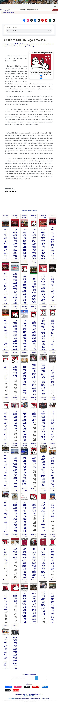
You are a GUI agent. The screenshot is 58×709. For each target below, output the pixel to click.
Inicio (4, 12)
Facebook (8, 686)
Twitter (27, 686)
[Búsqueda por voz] (33, 678)
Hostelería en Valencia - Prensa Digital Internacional (29, 694)
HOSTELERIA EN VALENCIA (32, 701)
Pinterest (36, 686)
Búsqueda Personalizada (29, 674)
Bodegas (43, 443)
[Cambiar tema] (2, 6)
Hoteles (53, 215)
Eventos (6, 261)
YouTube (16, 690)
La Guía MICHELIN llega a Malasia (24, 40)
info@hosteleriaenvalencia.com (22, 698)
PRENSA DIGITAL (26, 701)
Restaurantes (10, 12)
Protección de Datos (45, 698)
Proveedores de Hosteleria (33, 263)
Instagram (18, 686)
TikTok (8, 690)
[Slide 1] (41, 77)
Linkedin (45, 686)
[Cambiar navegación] (55, 6)
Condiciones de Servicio (35, 698)
